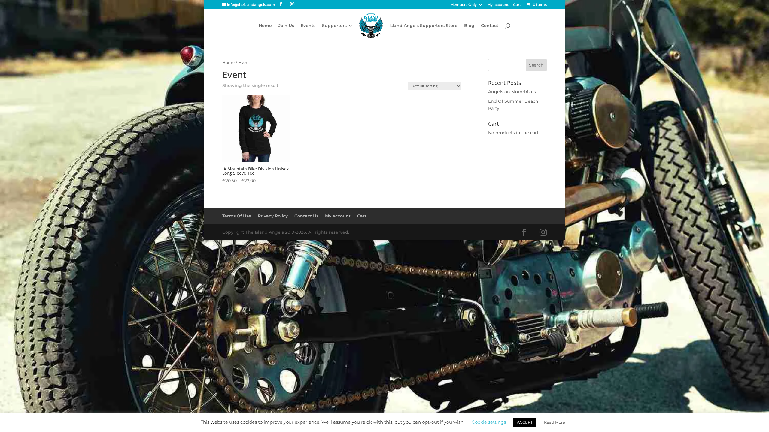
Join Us (286, 25)
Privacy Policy (273, 216)
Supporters (334, 25)
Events (308, 25)
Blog (469, 25)
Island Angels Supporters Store (423, 25)
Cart (517, 5)
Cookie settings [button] (489, 422)
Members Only (463, 5)
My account (498, 5)
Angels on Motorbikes (512, 91)
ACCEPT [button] (525, 422)
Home (265, 25)
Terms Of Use (236, 216)
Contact (489, 25)
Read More (554, 422)
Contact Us (306, 216)
